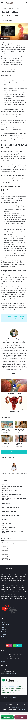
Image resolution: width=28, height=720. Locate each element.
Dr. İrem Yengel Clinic (10, 687)
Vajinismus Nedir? (5, 624)
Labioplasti (3, 622)
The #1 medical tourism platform (9, 697)
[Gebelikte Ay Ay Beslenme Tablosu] (7, 438)
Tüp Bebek (3, 629)
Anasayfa (4, 8)
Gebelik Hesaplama (5, 631)
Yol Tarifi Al (3, 661)
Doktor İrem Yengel (7, 15)
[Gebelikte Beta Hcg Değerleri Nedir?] (21, 424)
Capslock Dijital (15, 707)
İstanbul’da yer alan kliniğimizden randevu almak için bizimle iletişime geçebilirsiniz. (15, 318)
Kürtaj (2, 627)
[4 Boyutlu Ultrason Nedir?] (21, 438)
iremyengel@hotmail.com (10, 673)
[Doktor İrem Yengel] (10, 2)
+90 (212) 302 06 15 (21, 709)
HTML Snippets (8, 713)
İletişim (2, 636)
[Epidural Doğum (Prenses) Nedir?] (7, 424)
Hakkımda (3, 634)
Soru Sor (14, 452)
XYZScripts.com (20, 713)
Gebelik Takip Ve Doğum (13, 8)
